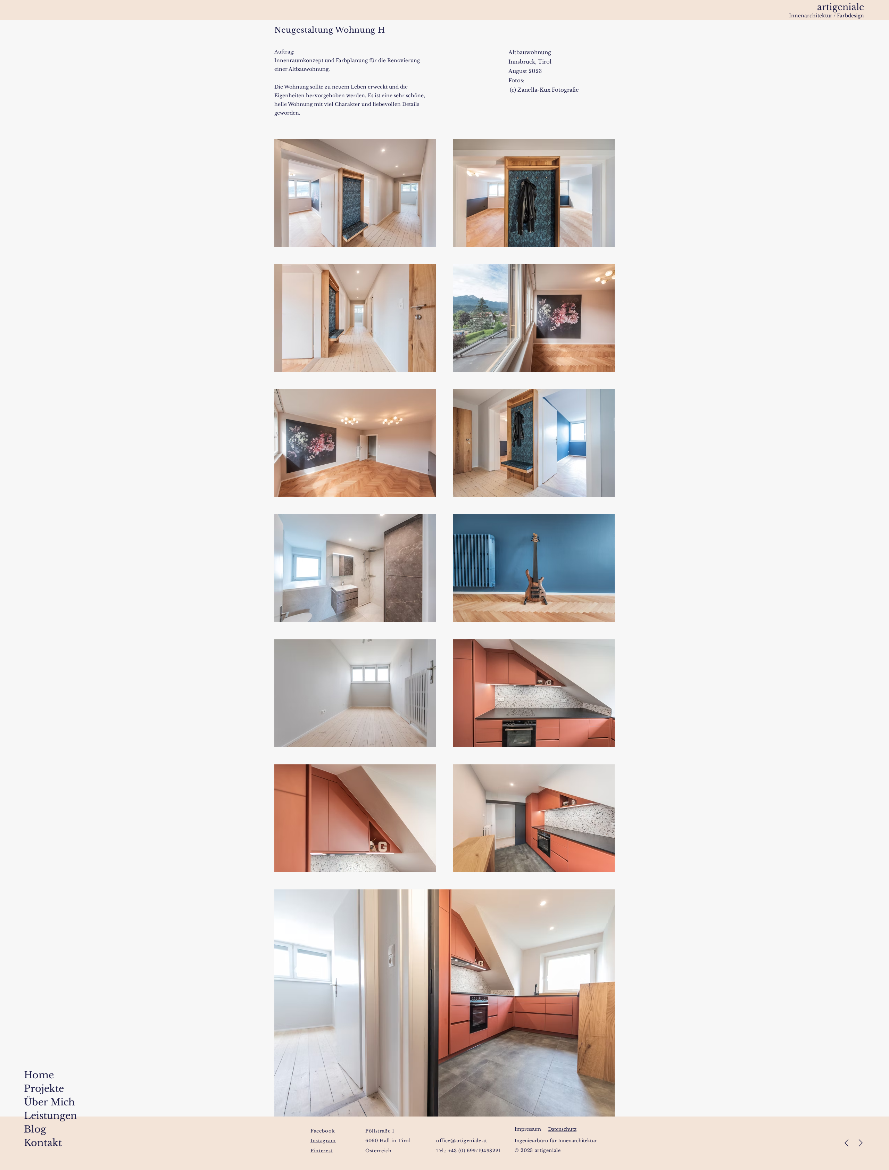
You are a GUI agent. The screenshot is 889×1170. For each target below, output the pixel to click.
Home (31, 1075)
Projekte (31, 1088)
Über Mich (31, 1102)
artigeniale (840, 7)
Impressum (528, 1129)
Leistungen (31, 1115)
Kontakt (31, 1142)
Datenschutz (562, 1129)
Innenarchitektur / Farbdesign (826, 16)
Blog (31, 1129)
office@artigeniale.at (461, 1141)
